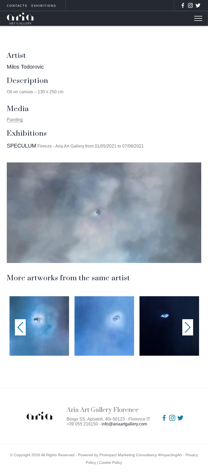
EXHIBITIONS (43, 5)
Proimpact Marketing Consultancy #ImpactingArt (140, 455)
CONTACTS (17, 5)
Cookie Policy (110, 462)
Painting (15, 119)
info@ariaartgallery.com (124, 424)
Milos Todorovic (25, 67)
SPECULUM (21, 146)
